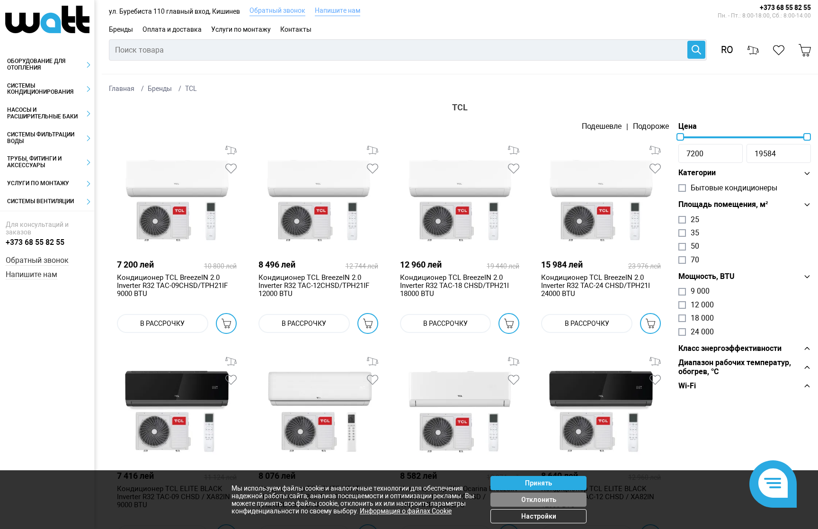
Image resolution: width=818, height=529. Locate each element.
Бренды (121, 29)
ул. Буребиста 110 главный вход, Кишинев (174, 11)
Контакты (295, 29)
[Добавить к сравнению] (231, 150)
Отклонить (538, 499)
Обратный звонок (277, 10)
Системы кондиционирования (40, 89)
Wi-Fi (687, 386)
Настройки (538, 516)
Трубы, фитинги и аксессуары (34, 162)
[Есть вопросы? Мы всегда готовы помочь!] (773, 484)
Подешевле (602, 126)
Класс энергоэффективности (730, 348)
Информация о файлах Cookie (406, 511)
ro (727, 50)
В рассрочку (162, 323)
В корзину (226, 323)
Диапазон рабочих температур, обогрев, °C (734, 367)
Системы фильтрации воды (40, 137)
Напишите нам (337, 10)
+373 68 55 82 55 (785, 7)
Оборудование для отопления (36, 64)
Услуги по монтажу (241, 29)
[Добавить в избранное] (231, 168)
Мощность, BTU (706, 276)
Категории (697, 173)
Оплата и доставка (172, 29)
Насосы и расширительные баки (42, 113)
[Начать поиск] (696, 50)
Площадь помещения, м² (723, 204)
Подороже (651, 126)
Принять (538, 483)
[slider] (680, 137)
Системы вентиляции (40, 201)
